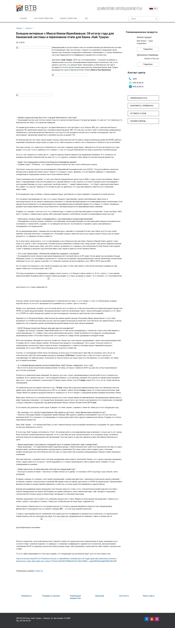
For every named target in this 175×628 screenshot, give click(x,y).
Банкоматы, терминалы (141, 106)
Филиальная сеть (138, 98)
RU (155, 8)
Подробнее (148, 49)
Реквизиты (26, 596)
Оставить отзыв (138, 113)
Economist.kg (65, 67)
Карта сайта (148, 596)
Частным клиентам (43, 18)
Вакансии (99, 596)
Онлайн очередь (138, 121)
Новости (28, 28)
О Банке (23, 18)
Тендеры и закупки (51, 596)
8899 (68, 618)
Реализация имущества (75, 597)
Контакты (124, 596)
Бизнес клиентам (68, 18)
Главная (19, 28)
